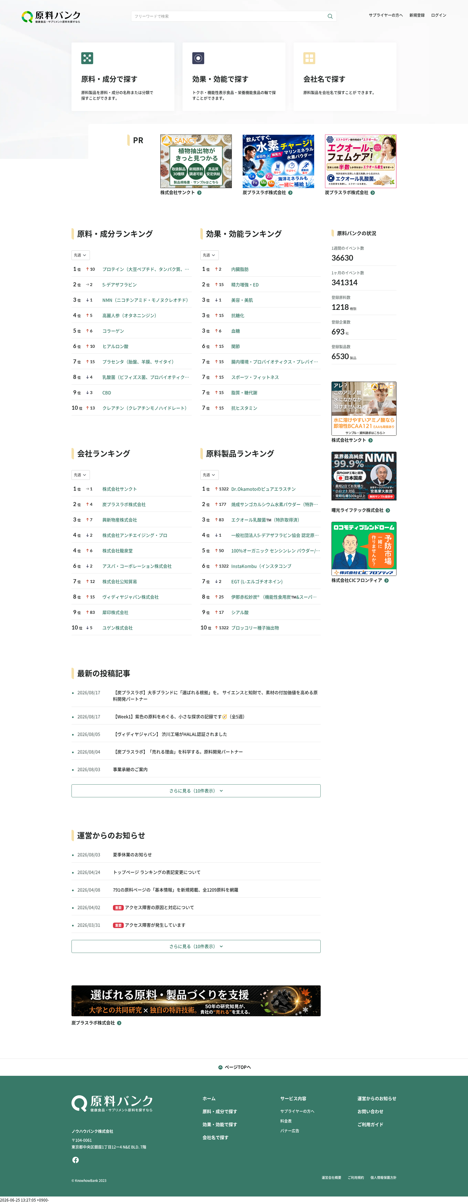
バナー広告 (289, 1131)
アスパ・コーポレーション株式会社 (137, 566)
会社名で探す (216, 1137)
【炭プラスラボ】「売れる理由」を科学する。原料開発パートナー (178, 752)
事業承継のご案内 (130, 769)
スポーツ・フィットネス (255, 377)
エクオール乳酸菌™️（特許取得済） (266, 520)
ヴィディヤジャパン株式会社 (130, 597)
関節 (235, 346)
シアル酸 (240, 612)
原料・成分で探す (220, 1111)
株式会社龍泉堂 (117, 551)
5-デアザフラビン (119, 285)
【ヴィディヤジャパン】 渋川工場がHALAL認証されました (170, 734)
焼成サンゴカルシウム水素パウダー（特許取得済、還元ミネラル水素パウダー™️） (276, 504)
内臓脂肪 (240, 269)
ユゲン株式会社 (117, 628)
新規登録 (417, 15)
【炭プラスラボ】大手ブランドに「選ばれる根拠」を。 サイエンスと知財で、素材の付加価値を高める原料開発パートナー (215, 695)
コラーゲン (113, 331)
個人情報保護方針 (383, 1177)
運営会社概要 (331, 1177)
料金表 (286, 1121)
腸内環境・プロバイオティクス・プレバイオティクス (276, 362)
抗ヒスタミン (244, 408)
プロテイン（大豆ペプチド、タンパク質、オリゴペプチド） (147, 269)
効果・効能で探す (220, 1124)
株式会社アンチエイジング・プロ (134, 535)
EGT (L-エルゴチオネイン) (257, 581)
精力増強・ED (245, 285)
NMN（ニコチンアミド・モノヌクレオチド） (146, 300)
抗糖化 (237, 315)
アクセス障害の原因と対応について (154, 907)
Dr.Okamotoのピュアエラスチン (263, 489)
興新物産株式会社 (119, 520)
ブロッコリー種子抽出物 (255, 628)
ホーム (209, 1098)
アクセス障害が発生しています (150, 925)
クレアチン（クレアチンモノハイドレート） (145, 408)
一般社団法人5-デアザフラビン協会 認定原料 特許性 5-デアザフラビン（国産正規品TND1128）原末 (276, 535)
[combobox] (81, 255)
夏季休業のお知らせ (132, 855)
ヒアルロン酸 (115, 346)
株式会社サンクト (119, 489)
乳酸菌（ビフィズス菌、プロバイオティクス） (147, 377)
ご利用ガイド (371, 1124)
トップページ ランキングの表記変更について (157, 872)
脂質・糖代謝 (244, 393)
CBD (106, 393)
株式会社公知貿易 (119, 581)
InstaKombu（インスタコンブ (261, 566)
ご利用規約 (356, 1177)
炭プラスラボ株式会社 (124, 504)
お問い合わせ (371, 1111)
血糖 (235, 331)
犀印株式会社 (115, 612)
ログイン (438, 15)
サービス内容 (293, 1098)
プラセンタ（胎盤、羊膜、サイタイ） (139, 362)
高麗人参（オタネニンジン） (130, 315)
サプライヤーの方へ (386, 15)
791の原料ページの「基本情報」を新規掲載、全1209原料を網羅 (175, 890)
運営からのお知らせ (377, 1098)
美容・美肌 (242, 300)
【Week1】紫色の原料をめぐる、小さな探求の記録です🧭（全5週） (180, 716)
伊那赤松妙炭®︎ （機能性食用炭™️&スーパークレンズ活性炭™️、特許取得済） (276, 597)
